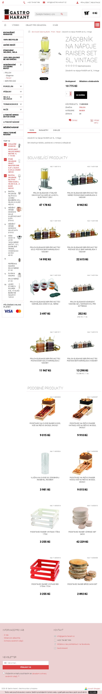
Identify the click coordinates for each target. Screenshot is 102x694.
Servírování (10, 81)
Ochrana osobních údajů (13, 641)
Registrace (95, 2)
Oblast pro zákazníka (36, 25)
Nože (5, 109)
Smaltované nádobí (9, 134)
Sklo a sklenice (7, 98)
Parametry (43, 130)
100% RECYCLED (10, 40)
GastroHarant (62, 648)
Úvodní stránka (5, 25)
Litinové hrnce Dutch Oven (11, 116)
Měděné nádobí (10, 127)
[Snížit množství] (70, 95)
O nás (55, 25)
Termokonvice (10, 104)
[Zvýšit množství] (70, 92)
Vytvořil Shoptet (94, 689)
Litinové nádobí (11, 122)
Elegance (10, 76)
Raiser (8, 78)
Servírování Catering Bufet (9, 66)
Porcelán (8, 86)
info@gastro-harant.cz (66, 636)
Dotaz (74, 120)
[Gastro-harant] (16, 14)
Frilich (8, 73)
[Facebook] (3, 2)
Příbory (7, 92)
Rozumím (92, 692)
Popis (32, 130)
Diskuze (56, 130)
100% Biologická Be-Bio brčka (11, 58)
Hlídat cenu (96, 121)
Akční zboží (9, 45)
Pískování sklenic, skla (10, 51)
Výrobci (15, 25)
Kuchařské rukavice (9, 33)
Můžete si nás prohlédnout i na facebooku (73, 644)
